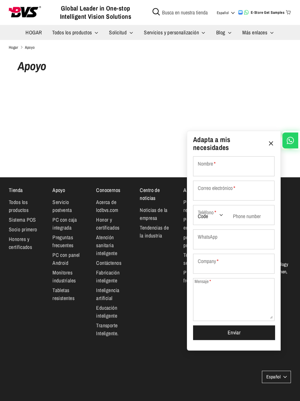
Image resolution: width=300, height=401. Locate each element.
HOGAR (33, 32)
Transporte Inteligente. (107, 329)
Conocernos (108, 190)
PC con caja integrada (64, 223)
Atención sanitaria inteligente (106, 245)
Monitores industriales (64, 276)
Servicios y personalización (172, 32)
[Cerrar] (271, 143)
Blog (221, 32)
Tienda (16, 190)
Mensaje (203, 282)
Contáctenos (108, 263)
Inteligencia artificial (107, 294)
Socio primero (23, 229)
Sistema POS (22, 219)
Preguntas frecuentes (63, 241)
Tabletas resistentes (63, 294)
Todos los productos (72, 32)
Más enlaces (255, 32)
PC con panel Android (65, 259)
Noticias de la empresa (153, 214)
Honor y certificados (107, 223)
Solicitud (118, 32)
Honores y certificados (20, 243)
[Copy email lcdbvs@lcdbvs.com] (240, 12)
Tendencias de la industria (154, 231)
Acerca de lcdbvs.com (107, 206)
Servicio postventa (62, 206)
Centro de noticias (150, 194)
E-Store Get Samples (268, 12)
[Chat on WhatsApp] (246, 12)
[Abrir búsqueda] (156, 12)
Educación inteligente (106, 311)
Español (223, 12)
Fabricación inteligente (108, 276)
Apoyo (58, 190)
